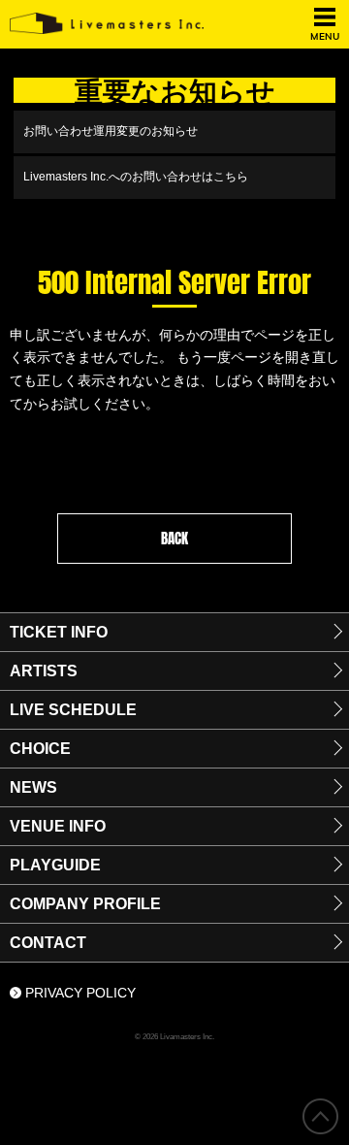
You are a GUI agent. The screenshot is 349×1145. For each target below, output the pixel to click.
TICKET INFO (59, 632)
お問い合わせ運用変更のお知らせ (110, 131)
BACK (174, 538)
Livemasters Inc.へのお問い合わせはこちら (135, 176)
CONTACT (48, 942)
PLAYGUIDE (55, 865)
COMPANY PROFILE (85, 904)
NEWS (33, 787)
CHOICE (40, 748)
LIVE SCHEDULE (73, 710)
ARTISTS (44, 671)
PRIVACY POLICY (80, 992)
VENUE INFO (58, 826)
